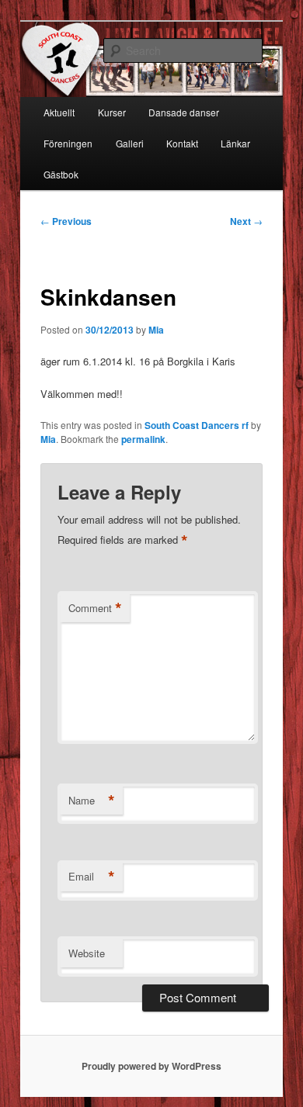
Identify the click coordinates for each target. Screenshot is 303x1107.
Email (91, 876)
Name (91, 800)
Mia (156, 330)
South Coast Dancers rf (197, 425)
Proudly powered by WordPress (151, 1066)
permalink (143, 439)
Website (86, 953)
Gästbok (61, 174)
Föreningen (68, 143)
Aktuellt (59, 112)
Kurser (112, 112)
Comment (95, 608)
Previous (66, 221)
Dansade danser (183, 112)
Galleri (130, 143)
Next (246, 221)
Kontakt (182, 143)
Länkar (235, 143)
